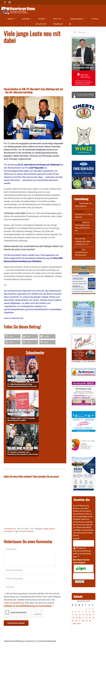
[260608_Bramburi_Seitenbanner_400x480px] (83, 301)
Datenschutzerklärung (82, 551)
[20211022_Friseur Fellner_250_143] (83, 439)
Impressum (30, 641)
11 (73, 615)
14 (83, 615)
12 (76, 615)
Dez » (79, 623)
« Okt (74, 623)
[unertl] (83, 105)
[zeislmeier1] (83, 369)
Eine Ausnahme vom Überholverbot (81, 252)
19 (76, 618)
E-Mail (76, 539)
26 (76, 621)
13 (80, 615)
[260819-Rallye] (22, 425)
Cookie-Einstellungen (46, 641)
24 (93, 618)
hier (77, 535)
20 (80, 618)
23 (90, 618)
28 (83, 621)
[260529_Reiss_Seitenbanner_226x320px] (83, 458)
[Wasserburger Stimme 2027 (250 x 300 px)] (83, 267)
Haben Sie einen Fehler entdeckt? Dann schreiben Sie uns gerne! (31, 476)
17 (93, 615)
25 (73, 621)
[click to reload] (83, 568)
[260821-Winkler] (22, 391)
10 (93, 612)
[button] (70, 23)
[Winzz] (83, 126)
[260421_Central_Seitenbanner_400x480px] (83, 335)
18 (73, 618)
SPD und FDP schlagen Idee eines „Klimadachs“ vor (82, 241)
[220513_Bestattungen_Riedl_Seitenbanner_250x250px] (83, 383)
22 (86, 618)
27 (80, 621)
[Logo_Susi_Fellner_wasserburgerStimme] (83, 412)
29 (86, 621)
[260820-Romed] (22, 357)
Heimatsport (8, 531)
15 (86, 615)
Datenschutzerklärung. (14, 603)
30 (90, 621)
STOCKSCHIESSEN (26, 531)
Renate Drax (11, 529)
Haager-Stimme (49, 529)
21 (83, 618)
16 (90, 615)
